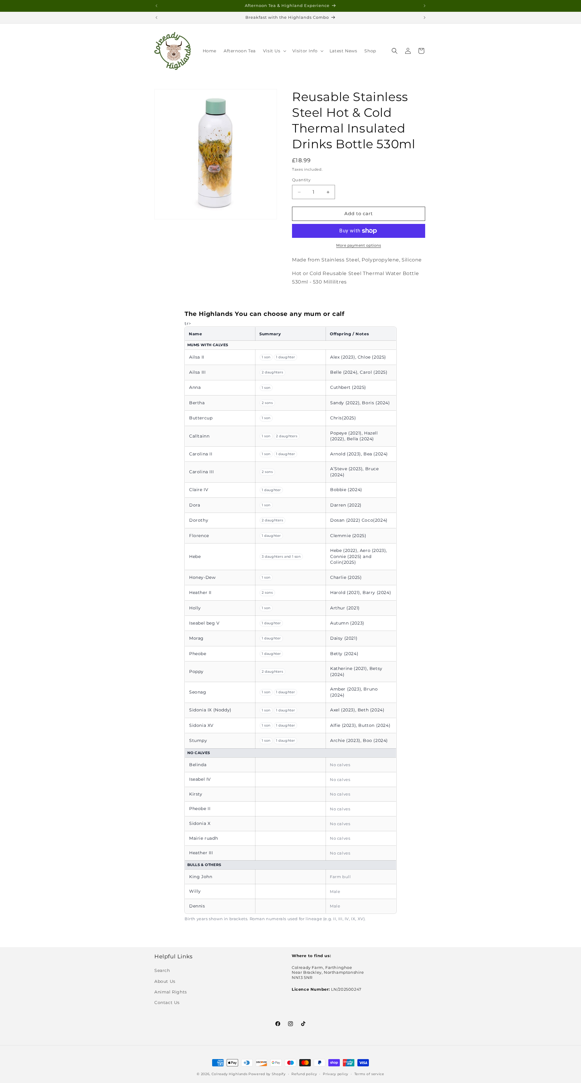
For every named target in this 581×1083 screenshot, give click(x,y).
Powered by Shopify (267, 1074)
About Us (165, 981)
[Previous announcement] (156, 5)
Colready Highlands (230, 1074)
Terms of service (369, 1074)
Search (162, 970)
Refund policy (304, 1074)
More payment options (358, 245)
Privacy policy (335, 1074)
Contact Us (167, 1002)
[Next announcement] (424, 5)
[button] (274, 50)
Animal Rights (170, 992)
